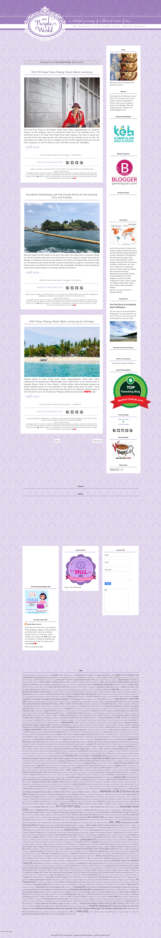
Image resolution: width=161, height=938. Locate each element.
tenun (98, 880)
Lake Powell (40, 777)
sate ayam (56, 856)
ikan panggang (118, 753)
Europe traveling (77, 730)
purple (89, 846)
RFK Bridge (25, 853)
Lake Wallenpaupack (74, 777)
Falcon (105, 730)
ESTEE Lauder (46, 730)
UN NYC (83, 894)
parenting (116, 835)
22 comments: (76, 280)
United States (123, 283)
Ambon (134, 680)
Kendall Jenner (107, 770)
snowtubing (109, 863)
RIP (32, 853)
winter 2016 (48, 906)
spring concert (77, 868)
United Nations (113, 896)
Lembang (83, 782)
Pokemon (60, 842)
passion (36, 837)
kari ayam (124, 768)
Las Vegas (100, 779)
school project (125, 856)
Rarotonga (136, 849)
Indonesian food (99, 758)
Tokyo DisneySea (97, 884)
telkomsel (25, 880)
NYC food (60, 825)
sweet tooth (76, 875)
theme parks (135, 882)
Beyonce (127, 694)
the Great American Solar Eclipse (45, 882)
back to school (82, 689)
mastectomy (26, 797)
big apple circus (32, 696)
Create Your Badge (123, 424)
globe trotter (120, 739)
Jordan (130, 262)
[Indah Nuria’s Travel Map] (123, 244)
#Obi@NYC (118, 675)
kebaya (74, 770)
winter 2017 (59, 906)
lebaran (35, 782)
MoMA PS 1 (50, 799)
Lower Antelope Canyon (109, 786)
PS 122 (68, 844)
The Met (59, 882)
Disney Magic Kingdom (95, 722)
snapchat (56, 863)
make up (116, 789)
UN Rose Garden (108, 894)
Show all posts (77, 62)
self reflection (48, 858)
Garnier (130, 737)
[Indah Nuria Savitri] (123, 422)
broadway (55, 704)
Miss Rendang (34, 799)
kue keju (46, 774)
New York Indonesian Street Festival (73, 817)
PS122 (75, 844)
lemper (98, 782)
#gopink (90, 675)
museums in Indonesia (77, 804)
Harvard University (111, 746)
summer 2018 (85, 872)
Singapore (113, 278)
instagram (119, 761)
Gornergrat (82, 742)
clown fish (40, 715)
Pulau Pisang (85, 169)
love (84, 786)
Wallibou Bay (49, 901)
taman (135, 875)
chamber (68, 711)
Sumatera (27, 872)
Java (56, 765)
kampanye (88, 768)
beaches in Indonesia (52, 694)
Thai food (110, 880)
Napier (61, 810)
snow (90, 863)
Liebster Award (132, 782)
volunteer (32, 901)
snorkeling (81, 863)
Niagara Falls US (132, 817)
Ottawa (31, 832)
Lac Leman (131, 774)
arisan (80, 685)
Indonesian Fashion (83, 758)
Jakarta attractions (129, 763)
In (45, 756)
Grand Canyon (42, 744)
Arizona (88, 685)
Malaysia (133, 269)
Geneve (66, 739)
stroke (101, 870)
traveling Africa (91, 887)
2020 (32, 294)
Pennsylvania (99, 837)
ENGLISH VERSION (139, 26)
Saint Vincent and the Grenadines (121, 285)
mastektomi (37, 797)
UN (23, 894)
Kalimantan (77, 768)
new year (65, 812)
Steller (66, 870)
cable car (56, 706)
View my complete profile (34, 647)
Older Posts (97, 441)
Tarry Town (73, 877)
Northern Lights (65, 819)
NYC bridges (50, 825)
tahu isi (109, 875)
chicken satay (26, 713)
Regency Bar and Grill (61, 851)
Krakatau (24, 774)
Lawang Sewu (133, 779)
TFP (104, 880)
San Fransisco (32, 856)
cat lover (111, 708)
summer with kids (29, 875)
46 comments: (76, 155)
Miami (88, 797)
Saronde (40, 856)
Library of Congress (119, 782)
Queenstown (60, 849)
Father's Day (47, 732)
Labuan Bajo (121, 774)
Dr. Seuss (73, 725)
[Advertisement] (63, 51)
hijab (50, 749)
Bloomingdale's (87, 699)
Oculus (32, 830)
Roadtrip (54, 853)
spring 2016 (118, 865)
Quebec (113, 846)
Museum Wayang (52, 804)
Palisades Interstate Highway (45, 835)
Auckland (116, 687)
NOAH (33, 819)
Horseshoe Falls (132, 749)
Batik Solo (104, 692)
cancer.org (37, 708)
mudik (109, 801)
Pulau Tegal (49, 846)
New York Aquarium (88, 812)
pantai (58, 835)
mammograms (43, 794)
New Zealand (130, 274)
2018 (110, 677)
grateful (62, 744)
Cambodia (113, 264)
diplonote (65, 722)
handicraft (40, 746)
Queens (24, 849)
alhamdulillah (123, 680)
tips (72, 884)
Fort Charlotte (126, 734)
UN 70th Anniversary (34, 894)
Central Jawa (38, 711)
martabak (91, 794)
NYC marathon (80, 825)
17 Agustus (80, 677)
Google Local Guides (69, 742)
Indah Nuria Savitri (123, 419)
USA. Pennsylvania (73, 899)
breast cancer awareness (39, 704)
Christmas (80, 713)
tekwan (123, 877)
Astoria (50, 687)
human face (102, 751)
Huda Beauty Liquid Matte (67, 751)
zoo (66, 914)
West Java (105, 903)
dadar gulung (92, 720)
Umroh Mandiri (132, 892)
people (109, 837)
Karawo (117, 768)
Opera (117, 830)
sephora (106, 858)
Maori (84, 794)
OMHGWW (68, 830)
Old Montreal (40, 830)
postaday (95, 842)
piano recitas (101, 840)
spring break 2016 (47, 868)
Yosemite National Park (38, 914)
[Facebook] (114, 430)
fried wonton (81, 737)
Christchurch (71, 713)
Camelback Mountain (96, 706)
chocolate (62, 713)
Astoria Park (61, 687)
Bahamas (133, 253)
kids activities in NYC (39, 772)
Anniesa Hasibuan (123, 682)
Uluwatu (115, 892)
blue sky (118, 698)
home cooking (80, 749)
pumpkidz (59, 846)
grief (76, 744)
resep (91, 851)
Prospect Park (59, 844)
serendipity (115, 858)
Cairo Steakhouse (72, 706)
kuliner (73, 774)
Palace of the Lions (125, 832)
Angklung (82, 682)
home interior (93, 749)
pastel (51, 837)
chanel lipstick (84, 711)
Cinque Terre (127, 713)
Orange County (126, 830)
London (30, 786)
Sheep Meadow (46, 861)
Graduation (113, 742)
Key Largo (125, 770)
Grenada (130, 260)
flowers (59, 734)
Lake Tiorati (60, 777)
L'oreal (101, 774)
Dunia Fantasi (100, 725)
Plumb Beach (37, 842)
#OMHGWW (131, 675)
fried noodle (71, 737)
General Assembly (46, 739)
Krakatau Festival (35, 774)
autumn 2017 (40, 689)
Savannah (73, 856)
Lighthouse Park (36, 784)
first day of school (127, 732)
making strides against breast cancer (38, 792)
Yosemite (25, 914)
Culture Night (47, 720)
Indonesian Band (113, 756)
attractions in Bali (103, 687)
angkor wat (103, 682)
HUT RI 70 (119, 751)
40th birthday (29, 680)
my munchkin (85, 807)
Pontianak (79, 842)
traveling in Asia (104, 887)
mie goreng (121, 797)
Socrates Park (119, 863)
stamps (34, 870)
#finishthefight (80, 675)
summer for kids (134, 872)
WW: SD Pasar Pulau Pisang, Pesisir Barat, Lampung (61, 72)
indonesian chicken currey (128, 756)
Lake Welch (106, 777)
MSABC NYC (101, 801)
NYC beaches (40, 825)
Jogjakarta (118, 765)
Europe (66, 730)
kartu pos (34, 770)
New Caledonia (115, 271)
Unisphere (91, 896)
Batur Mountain (132, 692)
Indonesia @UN (83, 756)
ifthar (109, 753)
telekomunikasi (132, 877)
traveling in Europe (121, 887)
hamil (33, 746)
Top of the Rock (119, 884)
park (135, 835)
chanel (75, 711)
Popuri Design (88, 935)
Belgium (127, 253)
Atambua (92, 687)
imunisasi (39, 756)
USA (62, 899)
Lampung (39, 169)
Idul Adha (91, 753)
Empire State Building (123, 727)
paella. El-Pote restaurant (98, 832)
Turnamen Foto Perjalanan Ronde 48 (52, 892)
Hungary (113, 262)
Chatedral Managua (105, 711)
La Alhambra (110, 774)
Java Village (63, 765)
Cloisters (32, 715)
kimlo (126, 772)
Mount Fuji (48, 801)
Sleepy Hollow (37, 863)
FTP (112, 737)
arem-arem (72, 685)
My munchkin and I (98, 807)
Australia (113, 253)
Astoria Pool (72, 687)
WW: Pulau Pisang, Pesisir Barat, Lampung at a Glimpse (61, 321)
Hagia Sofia (115, 744)
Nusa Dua (118, 819)
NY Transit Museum (101, 823)
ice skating (83, 753)
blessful (96, 696)
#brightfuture (68, 675)
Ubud (85, 892)
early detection (110, 725)
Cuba (133, 718)
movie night (63, 801)
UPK (25, 899)
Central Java (26, 711)
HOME (74, 26)
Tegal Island (91, 877)
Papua (101, 835)
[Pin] (126, 430)
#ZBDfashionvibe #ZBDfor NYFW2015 (63, 677)
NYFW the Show (85, 827)
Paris (129, 835)
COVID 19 (119, 718)
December (133, 720)
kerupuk (117, 770)
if (104, 753)
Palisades (31, 835)
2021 (126, 677)
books (74, 701)
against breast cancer (83, 680)
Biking (49, 696)
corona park (63, 718)
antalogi (40, 685)
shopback (62, 861)
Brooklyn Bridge (107, 704)
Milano (135, 797)
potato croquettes (115, 842)
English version (31, 729)
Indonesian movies (30, 761)
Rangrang (127, 849)
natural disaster (115, 810)
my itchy (51, 807)
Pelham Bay (73, 837)
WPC (71, 912)
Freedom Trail (61, 737)
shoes (55, 861)
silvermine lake (80, 861)
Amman (68, 682)
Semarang (76, 858)
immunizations (29, 756)
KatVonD (51, 770)
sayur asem (82, 856)
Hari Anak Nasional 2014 (64, 746)
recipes (40, 851)
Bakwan (106, 689)
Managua (61, 794)
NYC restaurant (105, 825)
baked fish (92, 689)
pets (67, 840)
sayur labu (90, 856)
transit (31, 887)
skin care (106, 861)
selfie (69, 858)
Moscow (126, 799)
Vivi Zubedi (133, 899)
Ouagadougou (41, 832)
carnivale (95, 708)
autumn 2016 (29, 689)
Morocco (113, 269)
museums (63, 804)
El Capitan (91, 727)
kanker (95, 768)
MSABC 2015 (81, 801)
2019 (116, 677)
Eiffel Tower (82, 727)
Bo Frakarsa (30, 701)
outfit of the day (51, 832)
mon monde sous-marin (64, 799)
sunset (59, 875)
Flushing (68, 734)
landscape (86, 779)
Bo (127, 699)
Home (57, 441)
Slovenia (121, 278)
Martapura (99, 794)
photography (86, 839)
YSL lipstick (51, 914)
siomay (99, 861)
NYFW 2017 (50, 827)
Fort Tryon (136, 734)
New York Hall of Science (32, 817)
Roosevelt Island (90, 853)
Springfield (87, 868)
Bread (124, 701)
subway (108, 870)
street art (94, 870)
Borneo (102, 701)
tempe (47, 880)
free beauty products (37, 737)
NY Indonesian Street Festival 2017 (49, 823)
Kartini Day (133, 768)
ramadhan (78, 849)
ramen (120, 849)
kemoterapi (89, 770)
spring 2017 (128, 865)
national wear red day (102, 810)
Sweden (128, 276)
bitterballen (80, 696)
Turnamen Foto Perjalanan (31, 892)
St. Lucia (106, 868)
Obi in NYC (126, 827)
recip (25, 851)
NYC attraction (126, 823)
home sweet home (105, 749)
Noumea (82, 819)
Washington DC (131, 901)
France (112, 260)
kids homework (74, 772)
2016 (104, 677)
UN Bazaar (46, 894)
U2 (72, 892)
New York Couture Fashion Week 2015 (57, 815)
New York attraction (103, 812)
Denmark (120, 257)
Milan (128, 797)
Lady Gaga (32, 777)
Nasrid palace (78, 810)
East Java (127, 725)
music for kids (116, 804)
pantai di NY (80, 835)
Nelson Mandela (134, 810)
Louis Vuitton (77, 786)
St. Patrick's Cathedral (118, 868)
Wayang (68, 903)
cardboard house (57, 708)
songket (35, 865)
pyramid (106, 846)
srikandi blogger (97, 868)
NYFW (42, 827)
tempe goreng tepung (79, 880)
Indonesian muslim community (47, 761)
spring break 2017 (63, 868)
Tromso (119, 889)
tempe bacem (55, 880)
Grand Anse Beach (29, 744)
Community (107, 715)
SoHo (127, 863)
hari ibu (75, 746)
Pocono (46, 842)
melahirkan (52, 797)
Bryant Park (118, 704)
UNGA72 (70, 896)
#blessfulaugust (44, 675)
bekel (99, 694)
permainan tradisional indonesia (39, 840)
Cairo (63, 706)
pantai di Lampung (68, 835)
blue (99, 699)
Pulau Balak (133, 844)
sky (113, 860)
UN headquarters (71, 894)
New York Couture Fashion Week (34, 815)
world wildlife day (62, 912)
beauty (91, 694)
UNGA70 (55, 896)
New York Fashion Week (131, 815)
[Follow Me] (118, 430)
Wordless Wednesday (91, 908)
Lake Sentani (51, 777)
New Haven (46, 812)
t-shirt (102, 875)
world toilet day (49, 912)
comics (99, 715)
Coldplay (54, 715)
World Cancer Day (28, 912)
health (130, 746)
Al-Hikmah (105, 680)
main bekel (80, 789)
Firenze (98, 732)
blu (95, 699)
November (91, 819)
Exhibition (98, 730)
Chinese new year (50, 713)
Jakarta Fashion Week (28, 765)
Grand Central (53, 744)
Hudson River (82, 751)
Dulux (92, 725)
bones (68, 701)
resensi (85, 851)
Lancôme (69, 779)
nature (125, 810)
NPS (97, 819)
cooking (46, 718)
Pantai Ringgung (91, 835)
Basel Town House (61, 692)
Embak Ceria (110, 727)
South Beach (59, 865)
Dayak (116, 720)
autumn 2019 (52, 689)
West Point (129, 903)
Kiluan (120, 772)
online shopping (94, 830)
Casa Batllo (103, 708)
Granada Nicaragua (133, 742)
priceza (39, 844)
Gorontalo (91, 742)
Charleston (94, 711)
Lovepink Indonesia (94, 786)
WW (92, 169)
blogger (136, 696)
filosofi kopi (90, 732)
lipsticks (82, 784)
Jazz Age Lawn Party (92, 765)
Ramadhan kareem (108, 849)
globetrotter (133, 739)
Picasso (109, 840)
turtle (67, 892)
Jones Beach (38, 768)
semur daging (88, 858)
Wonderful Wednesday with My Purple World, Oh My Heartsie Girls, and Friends (61, 196)
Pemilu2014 (82, 837)
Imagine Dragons (134, 753)
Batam (71, 692)
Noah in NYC (41, 819)
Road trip (45, 853)
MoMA (42, 799)
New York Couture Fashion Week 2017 (109, 815)
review (132, 851)
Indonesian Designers (47, 758)
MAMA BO (95, 792)
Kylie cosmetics (93, 774)
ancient (74, 682)
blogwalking (75, 699)
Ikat (125, 753)
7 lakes (47, 680)
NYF (36, 827)
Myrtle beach (52, 810)
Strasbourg (85, 870)
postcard (105, 842)
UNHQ (83, 896)
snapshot (63, 863)
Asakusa (123, 685)
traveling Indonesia (74, 420)
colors (85, 715)
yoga (121, 912)
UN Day (60, 894)
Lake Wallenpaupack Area (92, 777)
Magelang (71, 789)
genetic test (57, 739)
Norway (121, 274)
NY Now (65, 823)
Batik (77, 692)
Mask (123, 794)
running (114, 853)
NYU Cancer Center (105, 827)
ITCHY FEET (102, 763)
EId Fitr (60, 727)
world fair (39, 912)
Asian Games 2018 (40, 687)
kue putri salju (56, 774)
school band (115, 856)
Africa (71, 680)
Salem (24, 856)
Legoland (75, 782)
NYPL (94, 827)
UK (110, 892)
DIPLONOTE (116, 26)
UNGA (48, 896)
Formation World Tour (113, 734)
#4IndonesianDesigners (29, 675)
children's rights (37, 713)
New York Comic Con (132, 812)
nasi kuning (68, 810)
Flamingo (25, 734)
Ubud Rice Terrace (95, 892)
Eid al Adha (51, 727)
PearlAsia (64, 837)
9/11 (52, 680)
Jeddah (104, 765)
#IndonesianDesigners (104, 675)
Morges (112, 799)
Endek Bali (135, 727)
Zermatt (59, 914)
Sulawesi (126, 870)
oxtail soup (62, 832)
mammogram (31, 794)
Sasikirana (48, 856)
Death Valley (123, 720)
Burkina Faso (36, 706)
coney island (124, 715)
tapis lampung (52, 420)
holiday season (67, 749)
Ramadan (69, 849)
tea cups (82, 877)
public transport (116, 844)
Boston (118, 701)
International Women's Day (47, 763)
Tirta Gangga (79, 884)
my (29, 807)
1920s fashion (90, 677)
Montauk (79, 799)
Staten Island (58, 870)
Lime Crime (47, 784)
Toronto (24, 887)
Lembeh (91, 782)
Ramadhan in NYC (92, 849)
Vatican (131, 283)
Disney (84, 722)
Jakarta (116, 763)
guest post (90, 744)
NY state (73, 823)
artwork (116, 685)
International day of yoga (29, 763)
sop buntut (44, 865)
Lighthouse (25, 784)
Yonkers (134, 912)
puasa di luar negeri (92, 844)
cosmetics (86, 718)
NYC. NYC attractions (130, 825)
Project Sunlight (48, 844)
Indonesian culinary (29, 758)
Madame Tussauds (53, 789)
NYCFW (30, 827)
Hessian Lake (43, 749)
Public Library (104, 844)
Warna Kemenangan (97, 901)
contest (27, 718)
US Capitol (36, 899)
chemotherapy (118, 711)
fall (110, 730)
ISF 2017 (65, 763)
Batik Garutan (94, 692)
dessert (33, 722)
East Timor (120, 281)
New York (75, 812)
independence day (55, 756)
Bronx (63, 704)
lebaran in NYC (58, 782)
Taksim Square (118, 875)
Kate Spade (43, 770)
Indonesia (36, 418)
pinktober (131, 840)
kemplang (98, 770)
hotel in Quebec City (41, 751)
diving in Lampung (39, 725)
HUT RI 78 (51, 753)
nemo (26, 812)
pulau (125, 844)
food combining (99, 734)
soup (51, 865)
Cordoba (54, 718)
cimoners (109, 713)
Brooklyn (80, 704)
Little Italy (115, 784)
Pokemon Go (69, 842)
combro (92, 715)
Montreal (105, 799)
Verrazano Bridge (109, 899)
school (107, 856)
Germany (113, 257)
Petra (61, 840)
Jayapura (81, 765)
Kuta (79, 774)
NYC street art (117, 825)
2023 (132, 677)
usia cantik (84, 899)
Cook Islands (38, 718)
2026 (137, 677)
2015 (98, 677)
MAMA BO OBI (132, 791)
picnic (115, 840)
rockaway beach (64, 853)
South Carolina (70, 865)
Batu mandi (112, 692)
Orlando (24, 832)
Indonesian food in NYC (117, 758)
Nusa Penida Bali (128, 819)
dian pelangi (40, 722)
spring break (32, 868)
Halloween (25, 746)
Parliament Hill (26, 837)
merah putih (80, 797)
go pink (42, 742)
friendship (90, 737)
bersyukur (119, 694)
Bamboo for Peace (131, 689)
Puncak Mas (67, 846)
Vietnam (113, 287)
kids (132, 770)
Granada (122, 742)
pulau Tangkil (37, 846)
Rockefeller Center (77, 853)
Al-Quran (113, 680)
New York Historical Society (50, 817)
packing (76, 832)
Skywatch (123, 861)
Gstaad (82, 744)
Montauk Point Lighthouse (92, 799)
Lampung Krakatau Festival (31, 779)
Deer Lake (25, 722)
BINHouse (56, 696)
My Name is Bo (113, 807)
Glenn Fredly (110, 739)
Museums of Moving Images (95, 804)
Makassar (108, 789)
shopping (70, 861)
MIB (94, 797)
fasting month (37, 732)
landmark (77, 779)
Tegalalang (115, 877)
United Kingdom (121, 260)
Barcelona (44, 692)
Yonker (127, 912)
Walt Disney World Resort (63, 901)
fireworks (106, 732)
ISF (58, 763)
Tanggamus (26, 877)
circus (135, 713)
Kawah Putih (60, 770)
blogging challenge (61, 699)
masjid (117, 794)
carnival (88, 708)
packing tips (84, 832)
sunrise (52, 875)
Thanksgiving (120, 880)
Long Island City (41, 786)
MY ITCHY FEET (96, 26)
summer (36, 872)
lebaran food (46, 782)
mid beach (101, 797)
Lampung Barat (49, 169)
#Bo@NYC (55, 675)
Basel (52, 692)
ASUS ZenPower (83, 687)
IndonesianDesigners (107, 761)
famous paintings (133, 730)
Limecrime (56, 784)
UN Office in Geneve (94, 894)
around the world (101, 684)
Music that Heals (127, 804)
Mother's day (38, 801)
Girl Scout (90, 739)
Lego (69, 782)
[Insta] (122, 430)
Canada (112, 255)
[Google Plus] (130, 430)
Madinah (63, 789)
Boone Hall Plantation (84, 701)
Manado (51, 794)
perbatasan (128, 837)
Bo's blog (38, 701)
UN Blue (53, 894)
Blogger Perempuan (33, 699)
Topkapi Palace (131, 884)
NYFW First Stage (71, 827)
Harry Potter (92, 746)
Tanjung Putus (49, 877)
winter (38, 906)
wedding (75, 903)
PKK (137, 840)
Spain (130, 257)
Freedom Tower (50, 737)
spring (108, 865)
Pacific (70, 832)
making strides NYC (61, 792)
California (83, 706)
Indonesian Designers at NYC (65, 758)
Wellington (94, 903)
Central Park (49, 711)
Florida (39, 734)
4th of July (38, 680)
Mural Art (133, 801)
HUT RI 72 (35, 753)
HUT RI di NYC (60, 753)
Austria (134, 250)
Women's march (81, 906)
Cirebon (24, 715)
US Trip (56, 899)
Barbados (120, 253)
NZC (115, 827)
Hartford (101, 746)
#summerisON (27, 677)
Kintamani (133, 772)
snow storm (99, 863)
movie (56, 801)
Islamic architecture (76, 763)
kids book (54, 772)
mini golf (25, 799)
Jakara (110, 763)
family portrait (120, 730)
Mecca (45, 797)
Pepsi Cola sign (117, 837)
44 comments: (76, 404)
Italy (125, 262)
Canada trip (118, 706)
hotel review (54, 751)
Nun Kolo (109, 819)
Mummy (125, 801)
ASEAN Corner (134, 685)
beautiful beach (79, 694)
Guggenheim (100, 744)
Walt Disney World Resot (81, 901)
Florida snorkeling (49, 734)
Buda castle (127, 704)
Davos (110, 720)
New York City (117, 812)
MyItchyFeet (40, 810)
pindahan (122, 840)
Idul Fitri (99, 753)
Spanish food (99, 865)
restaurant (100, 851)
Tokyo (88, 884)
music (107, 804)
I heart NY (71, 753)
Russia (123, 276)
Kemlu (81, 770)
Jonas (29, 768)
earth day (120, 725)
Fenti (67, 732)
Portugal (113, 276)
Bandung (25, 692)
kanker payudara (106, 768)
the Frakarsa (129, 880)
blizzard (103, 696)
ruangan (107, 853)
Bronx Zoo (71, 704)
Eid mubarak (71, 727)
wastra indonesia (42, 903)
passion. (45, 837)
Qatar (118, 276)
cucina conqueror (27, 720)
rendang (77, 851)
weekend (83, 903)
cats (118, 708)
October (25, 830)
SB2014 (98, 856)
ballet (121, 689)
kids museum (94, 772)
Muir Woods (117, 801)
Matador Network (116, 292)
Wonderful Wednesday (98, 905)
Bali (114, 689)
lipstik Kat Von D (98, 784)
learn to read (26, 782)
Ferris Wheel (75, 732)
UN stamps (126, 894)
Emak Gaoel (100, 727)
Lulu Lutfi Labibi (132, 786)
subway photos (116, 870)
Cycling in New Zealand (67, 720)
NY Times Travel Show (85, 823)
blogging (47, 699)
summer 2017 (72, 872)
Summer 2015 (47, 872)
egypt (43, 727)
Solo (29, 865)
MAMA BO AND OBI (84, 26)
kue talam (66, 774)
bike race (41, 696)
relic (71, 851)
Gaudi (35, 739)
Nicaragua (124, 271)
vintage (126, 899)
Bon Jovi (45, 701)
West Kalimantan (118, 903)
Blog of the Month (125, 696)
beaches (25, 694)
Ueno (104, 892)
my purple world (72, 169)
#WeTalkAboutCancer (43, 677)
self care (39, 858)
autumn (123, 687)
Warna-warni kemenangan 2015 (114, 901)
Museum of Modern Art (38, 804)
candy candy (45, 708)
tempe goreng (66, 880)
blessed (88, 696)
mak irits (87, 789)
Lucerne (121, 786)
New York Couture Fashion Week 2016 (84, 815)
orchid (135, 830)
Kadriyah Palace (66, 768)
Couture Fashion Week (106, 718)
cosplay (94, 718)
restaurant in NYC (113, 851)
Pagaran (109, 832)
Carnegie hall (79, 708)
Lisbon (108, 784)
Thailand (113, 281)
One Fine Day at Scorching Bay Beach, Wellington (123, 305)
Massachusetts (131, 794)
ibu (77, 753)
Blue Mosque (109, 699)
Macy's (31, 789)
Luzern (24, 789)
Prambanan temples (28, 844)
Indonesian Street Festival (67, 761)
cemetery (133, 708)
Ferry (82, 732)
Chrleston (89, 713)
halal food (134, 744)
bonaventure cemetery (57, 701)
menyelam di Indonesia (66, 797)
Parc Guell (108, 835)
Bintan (63, 696)
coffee (47, 715)
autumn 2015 (134, 687)
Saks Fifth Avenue (131, 853)
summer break (108, 872)
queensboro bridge (48, 849)
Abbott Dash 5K (61, 680)
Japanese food (49, 765)
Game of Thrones (120, 737)
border (95, 701)
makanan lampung (98, 789)
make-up (124, 789)
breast (130, 701)
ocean (134, 827)
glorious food (31, 742)
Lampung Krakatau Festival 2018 (53, 779)
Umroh (122, 892)
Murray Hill (25, 804)
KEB (68, 770)
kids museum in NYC (108, 772)
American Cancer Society (29, 682)
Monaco (119, 269)
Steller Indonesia (75, 870)
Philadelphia (74, 840)
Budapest (136, 704)
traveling (62, 420)
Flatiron (32, 734)
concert (115, 715)
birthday (70, 696)
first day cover (115, 732)
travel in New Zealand (53, 887)
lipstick (74, 784)
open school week (107, 830)
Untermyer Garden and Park (130, 896)
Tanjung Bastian (37, 877)
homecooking (119, 749)
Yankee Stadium (112, 912)
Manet (68, 794)
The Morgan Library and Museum (110, 882)
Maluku (80, 792)
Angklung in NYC (92, 682)
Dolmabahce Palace (55, 725)
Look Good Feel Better (55, 786)
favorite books (58, 732)
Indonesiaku (45, 418)
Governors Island (102, 742)
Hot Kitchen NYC (27, 751)
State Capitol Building (45, 870)
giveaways (99, 739)
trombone (111, 889)
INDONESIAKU (106, 26)
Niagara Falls (120, 817)
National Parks (89, 810)
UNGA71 (62, 896)
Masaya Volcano (109, 794)
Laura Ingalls (122, 779)
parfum (124, 835)
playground (27, 842)
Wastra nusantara (57, 903)
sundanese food (42, 875)
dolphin (65, 725)
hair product (124, 744)
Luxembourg (128, 267)
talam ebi (127, 875)
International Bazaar (130, 761)
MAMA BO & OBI (75, 418)
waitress (40, 901)
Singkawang (91, 861)
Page (115, 832)
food (89, 734)
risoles (37, 853)
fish (135, 732)
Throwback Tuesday (40, 884)
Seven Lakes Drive (126, 858)
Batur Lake (121, 692)
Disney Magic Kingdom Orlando (113, 722)
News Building (108, 817)
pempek (90, 837)
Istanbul (87, 763)
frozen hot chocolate (102, 737)
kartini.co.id (25, 770)
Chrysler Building (100, 713)
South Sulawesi (82, 865)
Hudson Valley (93, 751)
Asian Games (29, 687)
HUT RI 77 (43, 753)
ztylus (71, 914)
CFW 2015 (60, 711)
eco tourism (35, 727)
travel (38, 887)
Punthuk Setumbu (79, 846)
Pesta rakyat (54, 840)
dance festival (102, 720)
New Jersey (55, 812)
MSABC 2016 (91, 801)
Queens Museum (35, 849)
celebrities (125, 708)
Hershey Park (33, 749)
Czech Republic (130, 255)
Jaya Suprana (72, 765)
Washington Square (28, 903)
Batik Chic (85, 692)
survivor (67, 875)
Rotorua (100, 853)
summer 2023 (97, 872)
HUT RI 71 (127, 751)
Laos (128, 264)
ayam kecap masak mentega (67, 689)
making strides (134, 789)
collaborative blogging (66, 715)
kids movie (84, 772)
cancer (128, 706)
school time (135, 856)
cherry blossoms (131, 711)
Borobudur (109, 701)
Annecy (112, 682)
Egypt (126, 257)
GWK (108, 744)
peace (57, 837)
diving (127, 722)
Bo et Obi (135, 698)
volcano (24, 901)
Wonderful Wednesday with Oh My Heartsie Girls (66, 296)
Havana (121, 746)
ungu (77, 896)
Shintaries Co (105, 935)
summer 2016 (59, 872)
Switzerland (120, 255)
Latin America (110, 779)
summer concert (121, 872)
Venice (99, 899)
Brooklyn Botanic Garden (92, 704)
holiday (57, 749)
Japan (135, 262)
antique (64, 685)
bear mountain (66, 694)
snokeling (72, 863)
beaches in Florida (37, 694)
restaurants (124, 851)
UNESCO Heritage (39, 896)
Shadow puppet (34, 861)
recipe (32, 851)
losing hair (67, 786)
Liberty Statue (107, 782)
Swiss (84, 875)
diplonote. (77, 722)
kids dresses (63, 772)
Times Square (55, 884)
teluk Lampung (35, 880)
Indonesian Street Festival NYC (89, 761)
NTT (102, 819)
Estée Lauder (57, 730)
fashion (26, 732)
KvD (85, 774)
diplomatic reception (53, 722)
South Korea (122, 264)
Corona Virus (74, 718)
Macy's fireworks (40, 789)
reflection (50, 851)
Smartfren (48, 863)
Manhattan (75, 794)
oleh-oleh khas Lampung (54, 830)
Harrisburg (84, 746)
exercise (89, 730)
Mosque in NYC (27, 801)
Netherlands (114, 274)
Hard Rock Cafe (50, 746)
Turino (126, 889)
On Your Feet (82, 830)
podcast (53, 842)
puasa (81, 844)
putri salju (98, 846)
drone (86, 725)
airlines (97, 680)
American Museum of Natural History (51, 682)
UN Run (118, 894)
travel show (67, 887)
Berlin (112, 694)
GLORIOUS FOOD (126, 26)
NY (138, 819)
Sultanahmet (135, 870)
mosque (133, 799)
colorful (79, 715)
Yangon (103, 912)
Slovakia (128, 278)
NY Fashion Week (31, 823)
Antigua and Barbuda (124, 250)
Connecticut (135, 715)
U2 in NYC (79, 892)
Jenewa (110, 765)
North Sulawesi (53, 819)
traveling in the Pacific (61, 889)
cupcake (55, 720)
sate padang (65, 856)
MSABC (72, 801)
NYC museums (92, 825)
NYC (111, 822)
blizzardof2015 (113, 696)
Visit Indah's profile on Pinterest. (123, 363)
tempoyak (91, 880)
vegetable (92, 899)
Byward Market (47, 706)
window (31, 906)
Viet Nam (118, 899)
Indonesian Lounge (133, 758)
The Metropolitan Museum (73, 882)
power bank (126, 842)
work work (131, 908)
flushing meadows (79, 734)
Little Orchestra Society (127, 784)
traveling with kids (98, 889)
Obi (120, 827)
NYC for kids (69, 825)
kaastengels (55, 768)
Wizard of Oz (70, 906)
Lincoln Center (65, 784)
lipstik (89, 784)
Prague (135, 842)
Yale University (93, 912)
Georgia (75, 739)
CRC (128, 718)
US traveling (46, 899)
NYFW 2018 (60, 827)
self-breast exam (60, 858)
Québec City (133, 846)
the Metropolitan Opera (92, 882)
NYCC (24, 827)
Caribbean (67, 708)
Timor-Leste (65, 884)
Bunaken (27, 706)
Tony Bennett (108, 884)
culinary (37, 720)
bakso (99, 689)
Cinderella (118, 713)
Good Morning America (53, 742)
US (30, 899)
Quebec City (123, 846)
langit (93, 779)
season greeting (29, 858)
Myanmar (126, 269)
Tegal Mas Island (103, 877)
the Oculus (126, 882)
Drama (80, 725)
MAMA (87, 792)
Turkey (127, 281)
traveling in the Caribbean (43, 889)
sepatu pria (97, 858)
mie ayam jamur (110, 797)
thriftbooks (27, 884)
